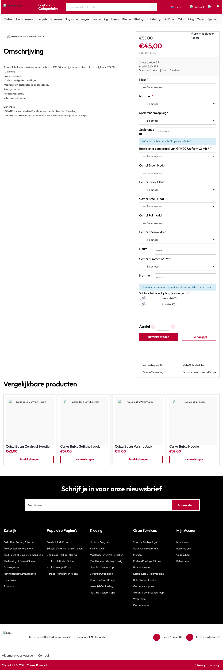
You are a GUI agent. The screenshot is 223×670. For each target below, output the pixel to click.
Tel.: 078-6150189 (172, 637)
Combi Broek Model (152, 165)
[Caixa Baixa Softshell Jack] (84, 421)
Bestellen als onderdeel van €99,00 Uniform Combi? (174, 149)
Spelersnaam (146, 132)
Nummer (145, 96)
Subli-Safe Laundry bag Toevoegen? (163, 293)
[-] (153, 326)
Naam (143, 249)
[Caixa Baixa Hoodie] (193, 421)
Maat (142, 80)
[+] (173, 326)
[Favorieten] (210, 7)
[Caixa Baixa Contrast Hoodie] (30, 421)
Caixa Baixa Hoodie (184, 446)
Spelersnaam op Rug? (153, 113)
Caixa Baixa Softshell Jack (80, 446)
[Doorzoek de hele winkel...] (152, 7)
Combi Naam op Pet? (153, 232)
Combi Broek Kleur (151, 182)
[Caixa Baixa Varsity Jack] (139, 421)
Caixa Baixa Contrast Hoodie (27, 446)
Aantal (144, 326)
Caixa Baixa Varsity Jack (133, 446)
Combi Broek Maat (151, 199)
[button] (158, 337)
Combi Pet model (150, 215)
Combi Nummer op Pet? (155, 259)
